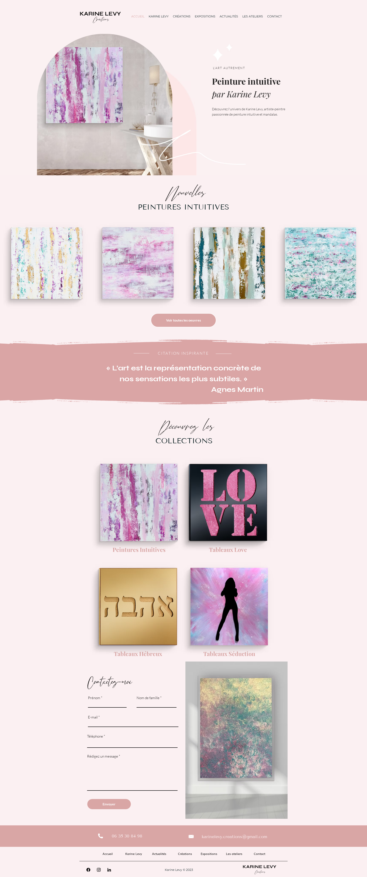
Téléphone (95, 736)
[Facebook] (88, 869)
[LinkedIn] (109, 869)
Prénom (94, 698)
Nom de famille (148, 698)
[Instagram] (98, 869)
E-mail (93, 717)
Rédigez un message (102, 756)
